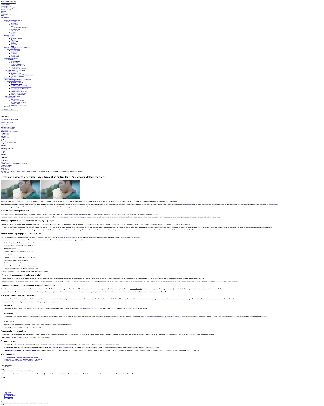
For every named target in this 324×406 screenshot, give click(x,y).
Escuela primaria (15, 29)
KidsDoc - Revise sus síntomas (19, 85)
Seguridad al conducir (6, 165)
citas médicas (64, 217)
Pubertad (3, 156)
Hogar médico (14, 62)
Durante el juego (15, 50)
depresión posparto (188, 204)
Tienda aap (7, 106)
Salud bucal (14, 44)
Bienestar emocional (16, 38)
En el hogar (14, 52)
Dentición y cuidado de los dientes (10, 131)
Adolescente (14, 23)
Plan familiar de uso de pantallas (19, 88)
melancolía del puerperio (64, 237)
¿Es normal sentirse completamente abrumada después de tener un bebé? (23, 359)
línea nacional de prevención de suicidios (60, 347)
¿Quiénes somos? (8, 394)
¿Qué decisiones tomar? (7, 122)
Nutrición (13, 43)
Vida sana (10, 37)
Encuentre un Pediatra (6, 109)
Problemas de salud (12, 71)
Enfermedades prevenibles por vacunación (22, 75)
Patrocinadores (6, 4)
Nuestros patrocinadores (17, 100)
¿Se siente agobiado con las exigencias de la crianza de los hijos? (21, 360)
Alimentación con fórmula (21, 27)
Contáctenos (7, 392)
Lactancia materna (5, 133)
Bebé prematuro (5, 130)
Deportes (13, 40)
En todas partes (15, 55)
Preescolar (13, 32)
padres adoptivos (272, 204)
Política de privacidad (10, 395)
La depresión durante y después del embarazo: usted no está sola (21, 357)
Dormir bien (71, 214)
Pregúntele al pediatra (16, 90)
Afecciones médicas (16, 73)
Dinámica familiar (15, 61)
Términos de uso (8, 397)
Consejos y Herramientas (14, 81)
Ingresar (3, 6)
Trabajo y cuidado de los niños (19, 68)
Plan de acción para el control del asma (21, 87)
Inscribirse (8, 6)
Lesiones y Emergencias (17, 76)
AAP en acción (15, 99)
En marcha (14, 53)
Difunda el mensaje (16, 103)
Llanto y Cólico (5, 134)
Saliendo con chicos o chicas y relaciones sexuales (14, 163)
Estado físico (14, 41)
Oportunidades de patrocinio (18, 102)
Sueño (12, 46)
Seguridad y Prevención (13, 49)
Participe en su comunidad (18, 65)
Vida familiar (10, 59)
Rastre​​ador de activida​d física (18, 93)
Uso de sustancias (5, 166)
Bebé (12, 26)
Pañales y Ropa (5, 137)
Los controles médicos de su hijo (9, 119)
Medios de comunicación (17, 64)
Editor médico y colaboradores (19, 105)
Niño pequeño (14, 30)
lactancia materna (22, 337)
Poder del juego (15, 67)
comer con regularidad (81, 214)
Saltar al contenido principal (8, 3)
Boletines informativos (17, 82)
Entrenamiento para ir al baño (8, 142)
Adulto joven (14, 24)
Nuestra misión (11, 97)
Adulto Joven (4, 168)
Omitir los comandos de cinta (8, 1)
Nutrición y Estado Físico (7, 148)
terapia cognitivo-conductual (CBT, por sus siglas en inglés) (164, 316)
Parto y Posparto (5, 124)
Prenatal (13, 33)
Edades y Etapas (11, 21)
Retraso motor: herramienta (18, 94)
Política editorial (8, 398)
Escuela (3, 151)
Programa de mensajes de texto (19, 91)
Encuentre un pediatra (16, 84)
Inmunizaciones (15, 56)
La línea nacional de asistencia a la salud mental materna (20, 350)
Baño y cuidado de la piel (7, 128)
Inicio (2, 15)
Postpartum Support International (85, 308)
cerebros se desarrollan (136, 289)
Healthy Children (5, 171)
